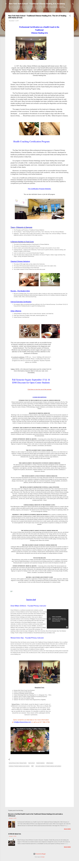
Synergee (42, 856)
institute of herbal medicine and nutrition (19, 766)
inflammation (49, 763)
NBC (32, 766)
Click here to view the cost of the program (39, 389)
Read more (67, 829)
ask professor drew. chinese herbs (17, 763)
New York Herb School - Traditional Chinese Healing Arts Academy (37, 4)
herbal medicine (40, 763)
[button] (70, 16)
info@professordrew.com (22, 722)
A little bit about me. (14, 834)
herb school (31, 763)
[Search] (73, 4)
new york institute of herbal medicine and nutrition (48, 766)
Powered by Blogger (40, 854)
